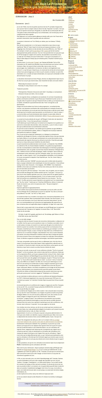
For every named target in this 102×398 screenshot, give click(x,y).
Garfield (70, 116)
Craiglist (46, 51)
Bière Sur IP (73, 51)
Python (66, 395)
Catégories (71, 20)
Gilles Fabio (71, 77)
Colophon (71, 22)
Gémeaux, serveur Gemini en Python (76, 41)
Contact (70, 24)
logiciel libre (40, 383)
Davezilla (71, 113)
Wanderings (71, 68)
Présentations (74, 47)
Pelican (77, 394)
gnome (33, 383)
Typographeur (74, 45)
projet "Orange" (34, 62)
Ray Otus (70, 87)
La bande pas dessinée (74, 115)
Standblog (71, 96)
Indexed (70, 109)
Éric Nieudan (72, 85)
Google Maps (36, 51)
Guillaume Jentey (73, 88)
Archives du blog (73, 29)
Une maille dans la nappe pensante (75, 71)
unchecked (56, 383)
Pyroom (72, 49)
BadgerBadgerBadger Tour (31, 350)
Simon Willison (72, 98)
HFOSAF (70, 79)
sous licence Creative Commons (58, 394)
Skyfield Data (73, 44)
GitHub (70, 124)
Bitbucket (71, 122)
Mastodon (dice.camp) (74, 126)
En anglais (71, 26)
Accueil (70, 19)
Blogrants (71, 27)
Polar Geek (73, 58)
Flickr (70, 121)
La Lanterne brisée (75, 101)
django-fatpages (74, 53)
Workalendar (73, 39)
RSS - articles (72, 31)
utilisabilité (48, 383)
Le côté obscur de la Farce (75, 75)
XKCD (70, 111)
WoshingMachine (73, 73)
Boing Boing (71, 103)
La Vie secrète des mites (75, 67)
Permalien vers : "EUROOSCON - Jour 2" (42, 385)
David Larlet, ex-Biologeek (75, 99)
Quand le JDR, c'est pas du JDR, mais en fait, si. (77, 91)
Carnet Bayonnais (75, 54)
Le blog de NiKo (72, 65)
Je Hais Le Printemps (51, 5)
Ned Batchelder (72, 105)
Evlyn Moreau (72, 83)
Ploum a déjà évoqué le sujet (56, 116)
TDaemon (72, 56)
